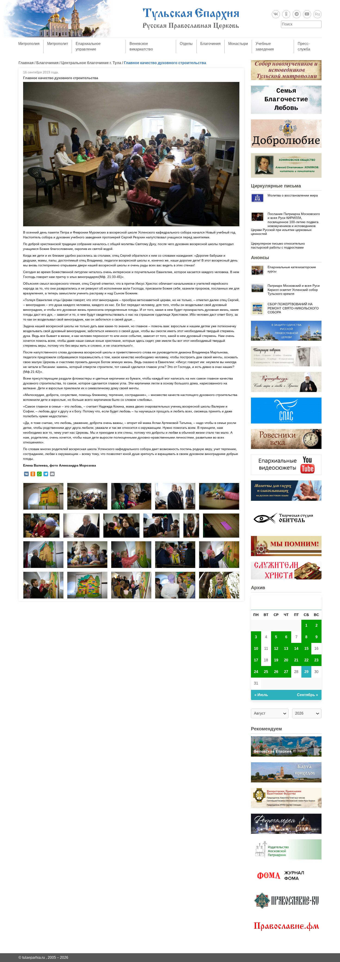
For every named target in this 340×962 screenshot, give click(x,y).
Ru (317, 14)
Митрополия (29, 44)
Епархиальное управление (88, 46)
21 (296, 660)
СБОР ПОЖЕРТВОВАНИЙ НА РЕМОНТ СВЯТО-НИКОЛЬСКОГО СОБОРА (293, 308)
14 (296, 649)
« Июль (261, 695)
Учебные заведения (265, 46)
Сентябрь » (307, 695)
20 (286, 660)
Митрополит (57, 44)
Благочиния (210, 44)
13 (286, 649)
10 (256, 649)
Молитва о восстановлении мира (293, 195)
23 (316, 660)
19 (276, 660)
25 (266, 672)
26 (276, 672)
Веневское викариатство (141, 46)
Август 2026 (286, 602)
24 (256, 672)
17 (256, 660)
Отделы (186, 44)
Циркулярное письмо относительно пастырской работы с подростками (278, 245)
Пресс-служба (304, 46)
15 (306, 649)
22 (306, 660)
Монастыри (238, 44)
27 (286, 672)
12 (276, 649)
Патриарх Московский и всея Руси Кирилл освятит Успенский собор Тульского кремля (294, 290)
